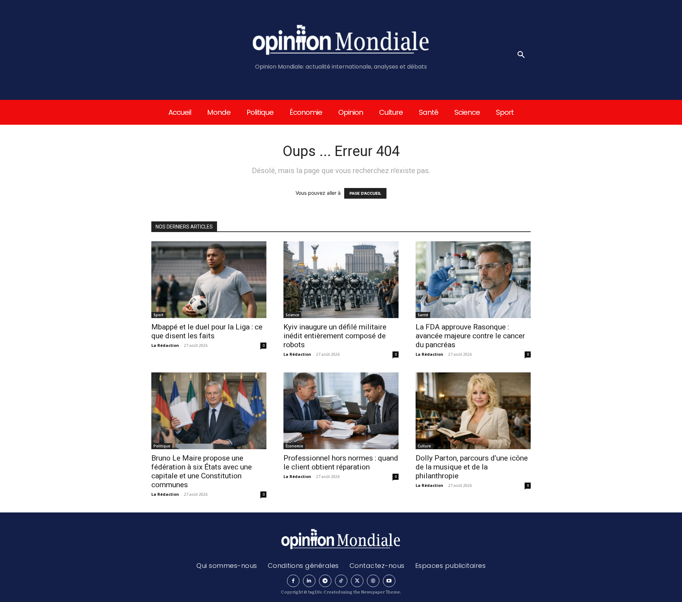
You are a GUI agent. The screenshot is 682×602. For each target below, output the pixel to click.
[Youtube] (389, 581)
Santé (423, 314)
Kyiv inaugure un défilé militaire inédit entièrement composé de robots (334, 336)
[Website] (373, 581)
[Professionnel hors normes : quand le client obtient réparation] (341, 410)
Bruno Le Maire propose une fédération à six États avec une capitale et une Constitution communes (201, 471)
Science (292, 314)
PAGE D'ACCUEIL (365, 193)
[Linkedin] (309, 581)
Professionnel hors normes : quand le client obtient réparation (340, 462)
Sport (158, 314)
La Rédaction (165, 345)
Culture (424, 446)
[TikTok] (341, 581)
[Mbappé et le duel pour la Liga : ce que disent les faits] (208, 279)
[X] (357, 581)
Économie (294, 446)
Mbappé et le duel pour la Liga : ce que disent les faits (206, 331)
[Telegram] (325, 581)
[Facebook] (293, 581)
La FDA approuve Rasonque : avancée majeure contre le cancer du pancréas (470, 336)
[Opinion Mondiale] (341, 41)
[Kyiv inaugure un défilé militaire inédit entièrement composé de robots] (341, 279)
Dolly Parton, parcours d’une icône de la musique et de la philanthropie (472, 467)
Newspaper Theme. (381, 591)
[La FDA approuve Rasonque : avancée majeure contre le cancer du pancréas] (473, 279)
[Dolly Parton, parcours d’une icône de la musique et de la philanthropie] (473, 410)
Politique (161, 446)
